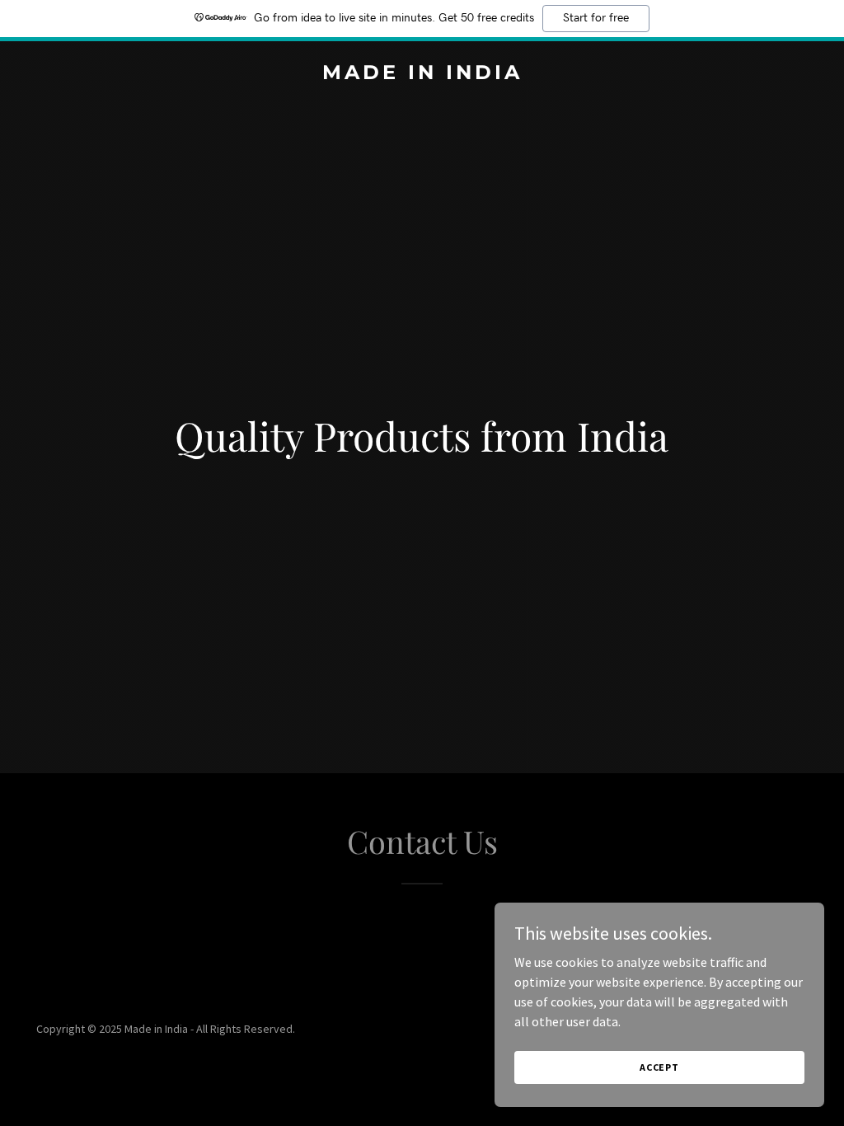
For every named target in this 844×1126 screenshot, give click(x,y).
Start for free (596, 18)
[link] (422, 74)
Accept (659, 1067)
